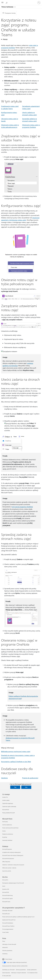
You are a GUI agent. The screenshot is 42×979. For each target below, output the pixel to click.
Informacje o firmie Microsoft (9, 944)
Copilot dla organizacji (7, 803)
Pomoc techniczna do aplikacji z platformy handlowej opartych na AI (18, 916)
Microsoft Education (7, 849)
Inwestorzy (4, 953)
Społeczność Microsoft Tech (8, 920)
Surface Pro (5, 797)
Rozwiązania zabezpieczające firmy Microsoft (13, 883)
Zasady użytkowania (32, 969)
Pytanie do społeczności (30, 778)
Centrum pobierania (7, 824)
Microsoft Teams (6, 901)
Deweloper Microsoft (7, 910)
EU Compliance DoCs (32, 972)
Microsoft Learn (6, 913)
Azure (3, 886)
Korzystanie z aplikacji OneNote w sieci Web (16, 762)
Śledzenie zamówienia (7, 834)
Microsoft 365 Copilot (7, 898)
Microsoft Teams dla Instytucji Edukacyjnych (12, 855)
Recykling (4, 837)
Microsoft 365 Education (8, 858)
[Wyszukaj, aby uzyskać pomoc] (6, 2)
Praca (3, 941)
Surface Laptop (5, 800)
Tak (15, 787)
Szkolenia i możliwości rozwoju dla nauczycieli (13, 864)
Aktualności (5, 947)
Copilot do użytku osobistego (9, 806)
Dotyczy (5, 39)
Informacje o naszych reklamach (18, 972)
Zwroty (4, 831)
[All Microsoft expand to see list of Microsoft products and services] (2, 2)
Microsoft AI (5, 880)
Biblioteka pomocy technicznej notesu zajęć (15, 751)
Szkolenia (4, 778)
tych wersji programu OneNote (22, 507)
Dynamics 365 (5, 889)
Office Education (6, 861)
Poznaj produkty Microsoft (8, 812)
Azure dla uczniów (6, 871)
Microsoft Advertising (7, 895)
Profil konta (5, 821)
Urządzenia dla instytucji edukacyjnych (11, 852)
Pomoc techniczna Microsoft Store (10, 828)
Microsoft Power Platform (8, 926)
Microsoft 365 (5, 809)
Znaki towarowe (6, 972)
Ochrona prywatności (7, 950)
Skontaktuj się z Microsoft (8, 969)
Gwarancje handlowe (7, 840)
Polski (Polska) (8, 959)
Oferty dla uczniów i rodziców (9, 868)
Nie (26, 787)
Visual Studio (5, 932)
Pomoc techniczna (8, 7)
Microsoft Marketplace (7, 923)
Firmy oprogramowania (7, 929)
